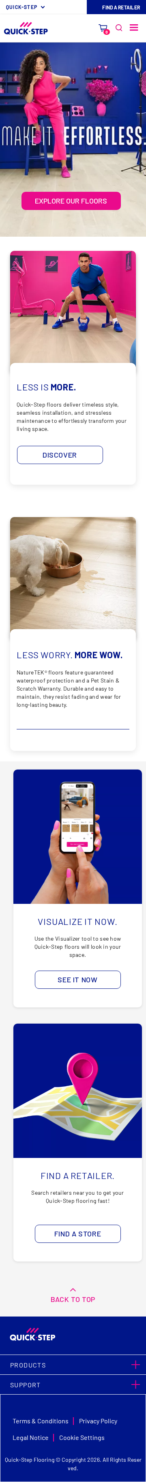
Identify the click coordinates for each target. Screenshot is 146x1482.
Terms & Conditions (41, 1421)
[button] (73, 1364)
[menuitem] (26, 6)
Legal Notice (31, 1437)
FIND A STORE (77, 1233)
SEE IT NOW (77, 979)
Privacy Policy (98, 1421)
